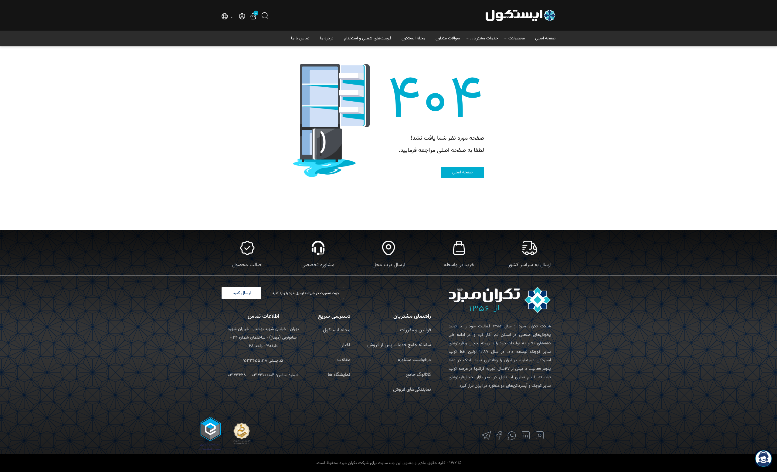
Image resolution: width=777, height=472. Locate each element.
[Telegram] (486, 435)
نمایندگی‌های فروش (412, 389)
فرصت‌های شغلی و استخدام (367, 38)
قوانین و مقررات (415, 330)
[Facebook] (499, 435)
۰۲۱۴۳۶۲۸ (237, 375)
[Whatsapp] (511, 435)
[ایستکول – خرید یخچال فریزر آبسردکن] (503, 15)
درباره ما (327, 38)
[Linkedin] (526, 435)
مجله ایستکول (413, 38)
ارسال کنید (242, 293)
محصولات (516, 38)
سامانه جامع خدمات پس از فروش (399, 345)
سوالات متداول (448, 38)
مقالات (343, 360)
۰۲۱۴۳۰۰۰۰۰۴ (263, 375)
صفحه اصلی (545, 38)
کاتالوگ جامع (418, 375)
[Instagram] (540, 435)
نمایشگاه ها (339, 375)
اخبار (345, 345)
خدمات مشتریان (484, 38)
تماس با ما (300, 38)
